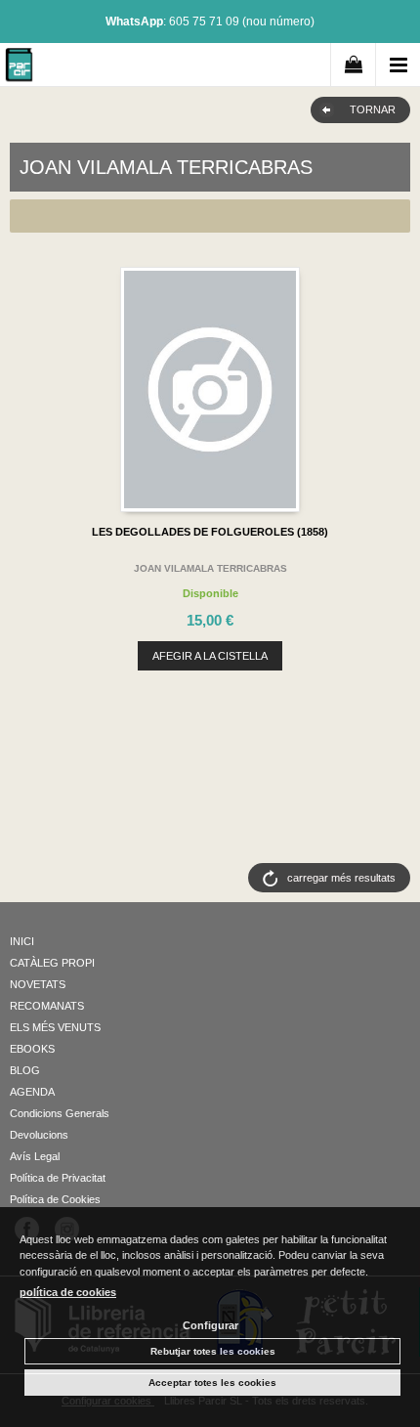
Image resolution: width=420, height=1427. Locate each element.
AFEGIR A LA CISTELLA (210, 656)
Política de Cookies (55, 1199)
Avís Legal (35, 1156)
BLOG (25, 1070)
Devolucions (39, 1135)
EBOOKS (32, 1049)
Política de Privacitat (57, 1178)
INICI (22, 941)
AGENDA (32, 1092)
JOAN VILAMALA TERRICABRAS (210, 568)
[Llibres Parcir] (19, 68)
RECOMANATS (47, 1006)
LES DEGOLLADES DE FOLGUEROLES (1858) (210, 532)
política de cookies (68, 1292)
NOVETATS (37, 984)
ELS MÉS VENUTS (55, 1027)
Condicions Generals (59, 1113)
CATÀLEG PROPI (52, 963)
